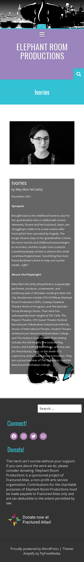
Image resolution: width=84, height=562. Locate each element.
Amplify (29, 553)
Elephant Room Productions (42, 51)
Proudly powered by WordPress (34, 549)
